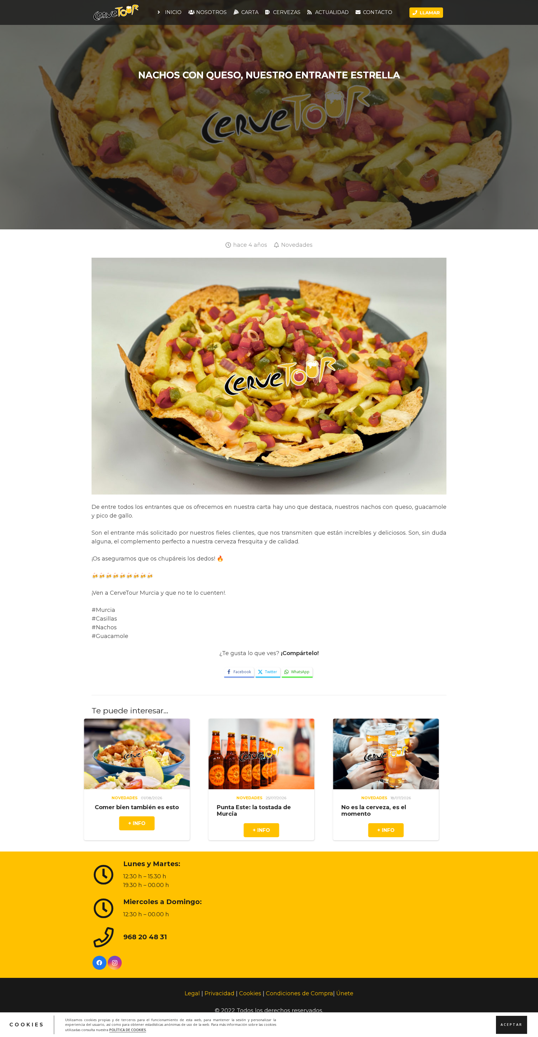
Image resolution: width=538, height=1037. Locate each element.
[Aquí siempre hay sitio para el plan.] (350, 723)
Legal (192, 993)
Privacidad (219, 993)
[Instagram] (115, 962)
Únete (344, 993)
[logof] (116, 12)
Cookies (250, 993)
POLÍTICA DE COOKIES (127, 1029)
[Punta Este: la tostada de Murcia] (101, 723)
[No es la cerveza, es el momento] (225, 723)
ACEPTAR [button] (511, 1024)
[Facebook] (99, 962)
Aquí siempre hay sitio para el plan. (349, 810)
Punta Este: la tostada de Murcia (93, 810)
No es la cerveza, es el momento (213, 810)
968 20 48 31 (145, 937)
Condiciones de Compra (299, 993)
